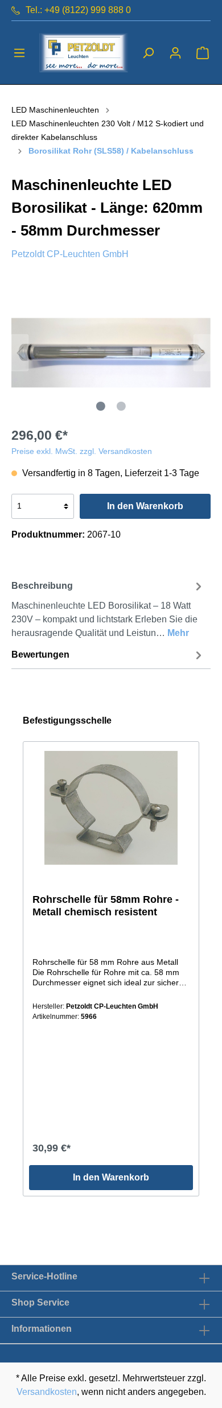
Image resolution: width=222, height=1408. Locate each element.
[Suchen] (148, 53)
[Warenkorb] (202, 53)
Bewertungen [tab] (40, 654)
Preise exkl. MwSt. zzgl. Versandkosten (81, 451)
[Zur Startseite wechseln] (84, 52)
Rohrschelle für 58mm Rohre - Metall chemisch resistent (105, 906)
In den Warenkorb (145, 506)
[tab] (108, 608)
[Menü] (19, 53)
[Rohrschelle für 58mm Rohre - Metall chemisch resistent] (111, 808)
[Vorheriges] (19, 352)
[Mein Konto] (175, 53)
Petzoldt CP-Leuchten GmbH (70, 254)
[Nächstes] (202, 352)
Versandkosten (47, 1392)
